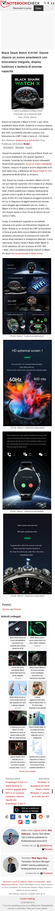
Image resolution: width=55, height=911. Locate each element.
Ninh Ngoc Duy (39, 857)
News (38, 8)
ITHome (17, 609)
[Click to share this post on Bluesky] (26, 816)
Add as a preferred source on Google (30, 809)
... (52, 8)
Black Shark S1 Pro (42, 170)
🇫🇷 (28, 143)
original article (39, 830)
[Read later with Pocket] (47, 816)
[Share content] (6, 817)
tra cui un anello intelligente (39, 163)
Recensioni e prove (22, 8)
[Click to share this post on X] (33, 816)
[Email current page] (34, 822)
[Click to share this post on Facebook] (12, 816)
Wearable (19, 147)
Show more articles (27, 771)
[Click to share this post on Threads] (19, 816)
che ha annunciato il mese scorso (27, 253)
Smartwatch (8, 147)
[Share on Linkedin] (27, 822)
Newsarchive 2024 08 (9, 884)
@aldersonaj (45, 845)
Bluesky (48, 849)
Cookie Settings (27, 898)
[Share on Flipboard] (20, 822)
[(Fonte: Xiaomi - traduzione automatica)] (27, 296)
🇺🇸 (24, 143)
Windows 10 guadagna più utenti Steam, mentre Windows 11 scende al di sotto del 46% (39, 789)
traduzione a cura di (25, 140)
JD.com (5, 609)
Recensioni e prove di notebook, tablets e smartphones (24, 881)
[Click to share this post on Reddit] (40, 816)
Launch (29, 147)
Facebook (47, 873)
